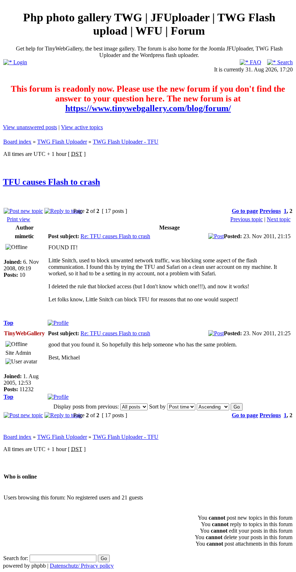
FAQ (254, 62)
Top (8, 323)
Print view (18, 219)
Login (19, 62)
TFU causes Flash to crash (51, 182)
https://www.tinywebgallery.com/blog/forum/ (148, 108)
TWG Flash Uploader (62, 142)
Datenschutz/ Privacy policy (82, 566)
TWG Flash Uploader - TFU (125, 142)
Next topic (279, 219)
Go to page (245, 211)
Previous (270, 211)
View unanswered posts (30, 127)
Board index (17, 142)
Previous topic (246, 219)
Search (284, 62)
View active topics (82, 127)
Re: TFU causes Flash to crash (115, 236)
